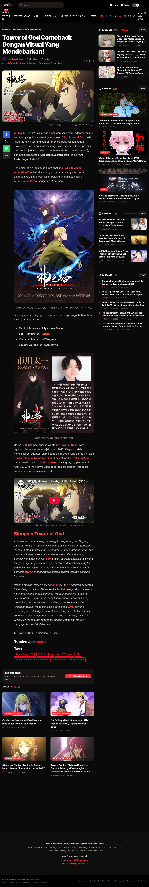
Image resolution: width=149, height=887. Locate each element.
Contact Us (119, 881)
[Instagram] (101, 16)
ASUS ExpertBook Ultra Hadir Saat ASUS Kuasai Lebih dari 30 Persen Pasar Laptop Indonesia (122, 294)
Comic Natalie (38, 641)
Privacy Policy (107, 881)
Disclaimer (131, 881)
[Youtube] (120, 16)
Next (143, 30)
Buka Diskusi (80, 676)
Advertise (83, 881)
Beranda (6, 29)
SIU (64, 137)
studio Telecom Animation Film (33, 458)
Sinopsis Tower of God (39, 533)
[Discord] (125, 16)
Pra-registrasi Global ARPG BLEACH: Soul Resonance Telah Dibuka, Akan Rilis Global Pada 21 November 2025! (123, 316)
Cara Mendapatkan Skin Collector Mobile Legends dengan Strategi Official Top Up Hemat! (122, 326)
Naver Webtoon (64, 654)
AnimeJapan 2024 (25, 654)
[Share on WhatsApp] (6, 148)
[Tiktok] (115, 16)
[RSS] (134, 16)
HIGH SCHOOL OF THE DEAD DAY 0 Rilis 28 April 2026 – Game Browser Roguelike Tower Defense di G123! (124, 305)
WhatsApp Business (78, 864)
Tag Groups (142, 881)
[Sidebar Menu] (144, 5)
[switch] (135, 5)
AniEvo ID (115, 30)
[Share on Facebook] (6, 134)
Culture (105, 152)
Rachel (45, 333)
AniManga (17, 29)
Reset (91, 61)
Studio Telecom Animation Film (32, 659)
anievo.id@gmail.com (77, 860)
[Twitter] (111, 16)
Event (103, 190)
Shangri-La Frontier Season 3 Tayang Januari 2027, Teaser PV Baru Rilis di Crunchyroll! (131, 54)
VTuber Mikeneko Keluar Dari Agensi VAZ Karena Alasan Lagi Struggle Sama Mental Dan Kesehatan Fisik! (121, 161)
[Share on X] (6, 141)
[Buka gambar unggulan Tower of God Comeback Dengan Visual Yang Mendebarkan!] (48, 96)
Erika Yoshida (51, 462)
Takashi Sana (81, 458)
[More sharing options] (6, 155)
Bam (48, 558)
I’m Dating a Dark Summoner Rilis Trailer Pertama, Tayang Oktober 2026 (69, 723)
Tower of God (77, 137)
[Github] (129, 16)
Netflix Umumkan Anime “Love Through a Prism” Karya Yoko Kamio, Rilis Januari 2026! (113, 254)
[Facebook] (106, 16)
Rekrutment (94, 881)
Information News (33, 29)
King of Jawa (17, 59)
